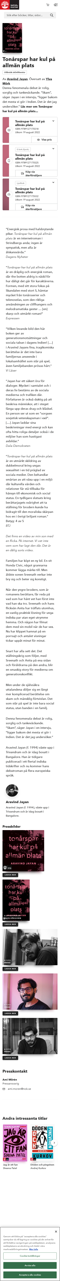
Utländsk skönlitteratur (14, 72)
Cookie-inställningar (30, 1256)
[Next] (54, 1142)
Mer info (33, 1249)
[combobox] (30, 15)
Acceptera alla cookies (30, 1275)
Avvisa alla (30, 1265)
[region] (30, 1254)
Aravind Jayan (17, 79)
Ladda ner (10, 875)
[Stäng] (56, 1231)
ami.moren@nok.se (19, 1088)
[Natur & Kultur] (9, 5)
